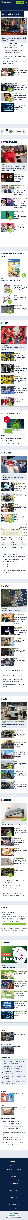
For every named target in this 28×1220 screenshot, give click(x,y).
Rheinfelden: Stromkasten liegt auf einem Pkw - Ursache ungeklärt (13, 1138)
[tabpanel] (14, 30)
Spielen (6, 943)
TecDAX (4, 547)
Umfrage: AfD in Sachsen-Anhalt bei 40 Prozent (14, 1077)
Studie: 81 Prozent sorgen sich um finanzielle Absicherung (13, 560)
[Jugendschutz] (14, 1215)
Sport (5, 323)
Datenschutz (14, 1176)
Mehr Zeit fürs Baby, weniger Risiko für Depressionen (14, 1072)
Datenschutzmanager (14, 1180)
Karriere (14, 1201)
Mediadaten (14, 1197)
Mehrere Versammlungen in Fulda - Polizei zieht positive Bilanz (13, 1128)
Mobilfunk (20, 2)
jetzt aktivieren (8, 924)
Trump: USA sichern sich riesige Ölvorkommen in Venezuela (12, 52)
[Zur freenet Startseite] (6, 2)
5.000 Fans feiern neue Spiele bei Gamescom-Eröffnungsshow (13, 680)
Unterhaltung (10, 142)
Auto (5, 699)
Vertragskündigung (14, 1204)
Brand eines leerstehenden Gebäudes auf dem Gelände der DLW (14, 1144)
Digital (6, 586)
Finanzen (7, 453)
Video (5, 907)
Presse (14, 1194)
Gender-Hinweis (14, 1190)
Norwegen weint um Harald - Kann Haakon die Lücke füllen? (14, 1062)
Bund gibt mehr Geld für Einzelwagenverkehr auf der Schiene (14, 555)
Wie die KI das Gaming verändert (13, 670)
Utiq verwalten (14, 1183)
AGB (14, 1187)
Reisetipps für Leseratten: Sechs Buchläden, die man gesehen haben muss (13, 888)
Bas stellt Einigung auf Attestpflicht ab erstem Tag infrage (14, 62)
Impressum (14, 1173)
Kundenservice (14, 1166)
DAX (3, 542)
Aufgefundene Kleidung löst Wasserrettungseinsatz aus (11, 1122)
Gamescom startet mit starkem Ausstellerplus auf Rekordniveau (13, 675)
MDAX (4, 545)
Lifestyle (7, 800)
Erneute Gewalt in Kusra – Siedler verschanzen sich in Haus (13, 46)
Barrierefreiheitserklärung (14, 1169)
